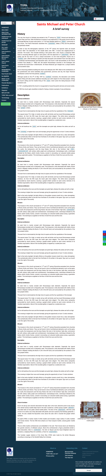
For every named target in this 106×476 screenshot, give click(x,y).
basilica (20, 58)
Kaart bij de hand (7, 74)
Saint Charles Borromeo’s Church (6, 57)
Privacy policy (50, 456)
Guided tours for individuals (6, 37)
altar (72, 149)
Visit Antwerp (69, 455)
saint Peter (65, 54)
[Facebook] (104, 232)
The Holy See (69, 457)
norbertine (52, 43)
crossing (23, 131)
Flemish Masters (7, 83)
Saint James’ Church (5, 62)
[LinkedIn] (104, 237)
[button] (99, 19)
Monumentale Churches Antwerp (70, 452)
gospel (23, 108)
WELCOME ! (5, 30)
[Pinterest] (104, 234)
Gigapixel (4, 90)
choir (48, 81)
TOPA (23, 5)
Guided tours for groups (6, 41)
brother (42, 73)
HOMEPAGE (5, 27)
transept (70, 111)
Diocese (36, 10)
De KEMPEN (5, 76)
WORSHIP (5, 45)
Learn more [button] (90, 466)
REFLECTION (5, 93)
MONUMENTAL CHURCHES (6, 70)
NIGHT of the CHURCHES (5, 79)
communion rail (23, 151)
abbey (64, 41)
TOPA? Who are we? (8, 95)
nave (34, 126)
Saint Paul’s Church (5, 66)
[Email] (104, 242)
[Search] (13, 23)
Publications (5, 85)
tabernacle (61, 409)
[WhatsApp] (104, 239)
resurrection (53, 432)
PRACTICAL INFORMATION (6, 33)
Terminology (5, 98)
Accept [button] (89, 470)
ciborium (71, 407)
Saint (58, 37)
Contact (4, 100)
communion (70, 210)
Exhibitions (5, 88)
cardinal (48, 77)
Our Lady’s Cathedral (5, 48)
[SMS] (104, 244)
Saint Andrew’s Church (6, 52)
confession (37, 430)
